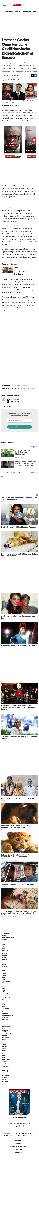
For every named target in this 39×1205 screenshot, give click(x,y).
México (16, 267)
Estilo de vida (5, 994)
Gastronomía (5, 1072)
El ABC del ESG (5, 1037)
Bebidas (4, 1074)
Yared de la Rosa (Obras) (13, 399)
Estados (4, 963)
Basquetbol (4, 1061)
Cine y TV (4, 1005)
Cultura (3, 983)
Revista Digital (5, 1066)
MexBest (5, 1070)
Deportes (4, 1003)
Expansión (5, 934)
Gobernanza (5, 1030)
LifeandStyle (5, 950)
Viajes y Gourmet (6, 981)
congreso (27, 11)
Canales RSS (18, 1150)
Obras (3, 944)
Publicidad (18, 1141)
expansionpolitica (19, 1126)
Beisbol (3, 1057)
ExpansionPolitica (23, 1126)
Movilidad (4, 1032)
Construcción (5, 1014)
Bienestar (4, 1079)
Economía (4, 939)
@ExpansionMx (14, 401)
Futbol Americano (6, 1059)
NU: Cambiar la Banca (19, 1117)
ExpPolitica (15, 1126)
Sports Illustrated (8, 1054)
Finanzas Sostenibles (7, 1034)
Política (4, 954)
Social (3, 1028)
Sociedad (4, 966)
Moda (3, 977)
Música (3, 1006)
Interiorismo (5, 1021)
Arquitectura (5, 1019)
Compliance (18, 1144)
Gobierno (4, 955)
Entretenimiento (6, 1001)
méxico (18, 11)
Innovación (4, 1035)
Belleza (3, 979)
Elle (3, 986)
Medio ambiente (6, 1026)
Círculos (4, 975)
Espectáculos (5, 972)
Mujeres (4, 948)
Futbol (3, 1055)
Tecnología (4, 943)
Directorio (18, 1153)
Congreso (5, 37)
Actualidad (4, 1045)
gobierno (9, 11)
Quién (4, 970)
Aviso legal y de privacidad (18, 1147)
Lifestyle (4, 1065)
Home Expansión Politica (8, 937)
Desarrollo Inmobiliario (7, 1015)
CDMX (3, 961)
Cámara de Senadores (20, 386)
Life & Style (6, 997)
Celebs (3, 992)
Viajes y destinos (6, 1076)
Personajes (4, 1077)
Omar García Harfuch (10, 388)
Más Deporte (5, 1063)
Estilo (3, 999)
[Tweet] (32, 75)
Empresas (4, 935)
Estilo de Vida (5, 1081)
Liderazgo (4, 1046)
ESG (3, 946)
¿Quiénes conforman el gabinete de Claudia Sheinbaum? (22, 272)
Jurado (3, 1083)
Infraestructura (5, 1017)
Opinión (4, 965)
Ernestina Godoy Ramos (26, 388)
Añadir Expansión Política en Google (13, 79)
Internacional (5, 941)
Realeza (4, 974)
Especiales (4, 1050)
